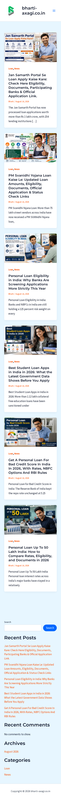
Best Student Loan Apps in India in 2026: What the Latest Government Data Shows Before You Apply (28, 697)
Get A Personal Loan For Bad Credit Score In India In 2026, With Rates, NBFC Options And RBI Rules (29, 712)
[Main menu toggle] (54, 10)
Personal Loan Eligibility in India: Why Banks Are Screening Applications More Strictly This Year (29, 683)
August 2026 (11, 751)
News (17, 68)
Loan (10, 68)
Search (7, 622)
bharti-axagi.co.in (33, 11)
